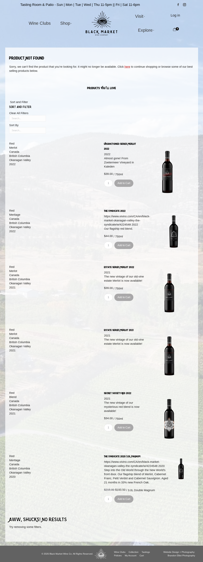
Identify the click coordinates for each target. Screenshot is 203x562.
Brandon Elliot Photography (181, 555)
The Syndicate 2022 (115, 211)
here (127, 66)
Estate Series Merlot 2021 (119, 330)
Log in (175, 15)
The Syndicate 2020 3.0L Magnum (122, 456)
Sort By (14, 125)
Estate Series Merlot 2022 (119, 267)
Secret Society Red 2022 (117, 393)
